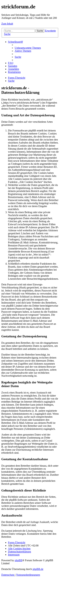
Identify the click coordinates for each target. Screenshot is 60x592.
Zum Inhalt (7, 23)
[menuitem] (28, 47)
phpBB (18, 560)
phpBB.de (37, 569)
